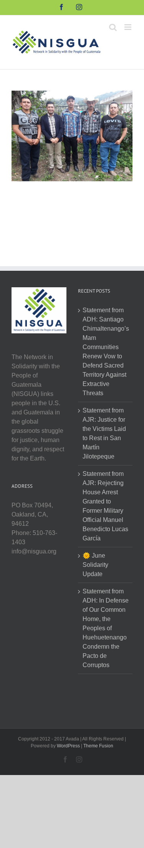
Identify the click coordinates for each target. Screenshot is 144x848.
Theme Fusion (98, 746)
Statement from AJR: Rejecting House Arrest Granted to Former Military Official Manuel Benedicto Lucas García (105, 506)
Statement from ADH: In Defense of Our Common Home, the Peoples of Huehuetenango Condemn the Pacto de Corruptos (106, 628)
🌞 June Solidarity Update (95, 564)
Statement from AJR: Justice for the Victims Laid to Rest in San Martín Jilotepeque (104, 433)
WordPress (68, 746)
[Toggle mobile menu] (128, 27)
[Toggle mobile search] (113, 27)
